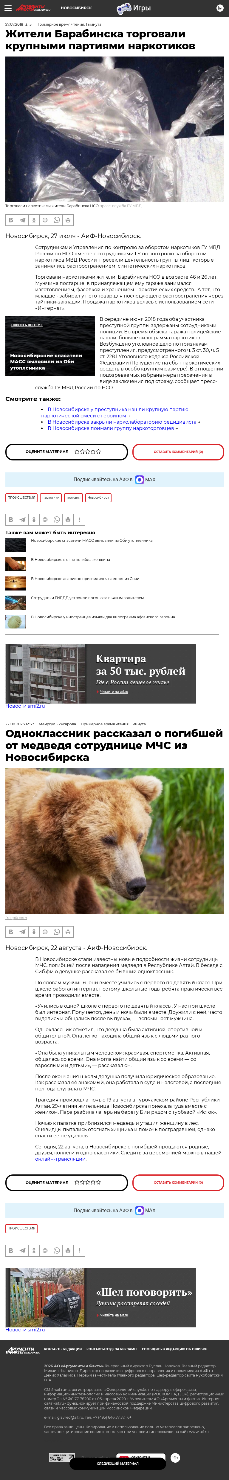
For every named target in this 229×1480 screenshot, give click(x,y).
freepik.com (16, 918)
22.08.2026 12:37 (19, 724)
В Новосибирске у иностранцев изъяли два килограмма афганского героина (103, 617)
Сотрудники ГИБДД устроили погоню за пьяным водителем (87, 598)
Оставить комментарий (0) (178, 452)
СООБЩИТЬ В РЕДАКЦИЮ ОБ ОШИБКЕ (174, 1349)
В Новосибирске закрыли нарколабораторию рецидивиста (122, 422)
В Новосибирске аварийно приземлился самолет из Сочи (85, 578)
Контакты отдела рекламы (111, 1349)
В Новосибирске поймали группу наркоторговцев (111, 428)
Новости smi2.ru (25, 706)
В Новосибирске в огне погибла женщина (70, 559)
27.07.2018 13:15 (18, 24)
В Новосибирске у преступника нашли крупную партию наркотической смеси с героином (114, 413)
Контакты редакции (63, 1349)
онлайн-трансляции (60, 1159)
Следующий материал (118, 1464)
